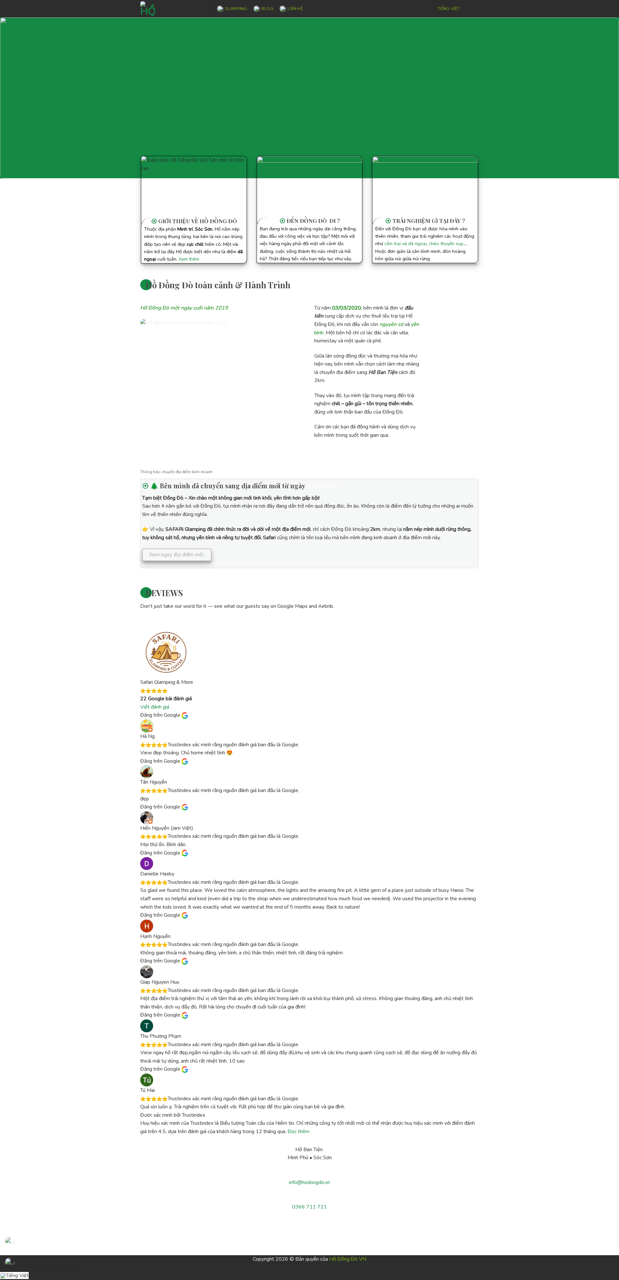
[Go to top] (605, 1271)
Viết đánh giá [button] (154, 707)
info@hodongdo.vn (309, 1182)
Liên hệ (295, 9)
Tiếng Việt (448, 9)
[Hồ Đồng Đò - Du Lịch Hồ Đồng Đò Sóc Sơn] (172, 8)
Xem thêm (189, 259)
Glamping (236, 9)
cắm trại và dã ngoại (405, 244)
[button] (473, 8)
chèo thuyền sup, (446, 244)
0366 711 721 (309, 1206)
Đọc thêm (299, 1131)
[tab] (176, 471)
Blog (267, 9)
